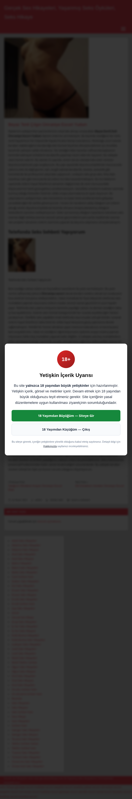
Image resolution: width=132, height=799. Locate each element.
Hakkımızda (50, 446)
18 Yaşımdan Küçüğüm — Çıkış (66, 429)
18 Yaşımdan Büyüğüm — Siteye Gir (66, 416)
